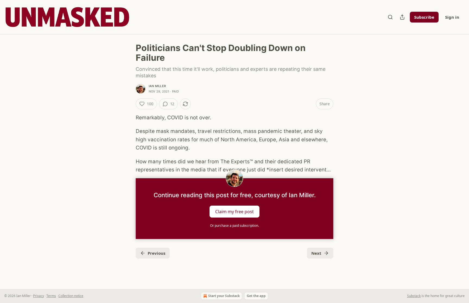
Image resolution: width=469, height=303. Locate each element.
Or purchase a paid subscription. (234, 225)
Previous (156, 253)
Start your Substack (224, 296)
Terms (51, 296)
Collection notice (70, 296)
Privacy (38, 296)
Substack (414, 296)
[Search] (390, 17)
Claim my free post (234, 212)
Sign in (452, 17)
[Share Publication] (402, 17)
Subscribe (424, 17)
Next (316, 253)
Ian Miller (157, 86)
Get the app (256, 296)
